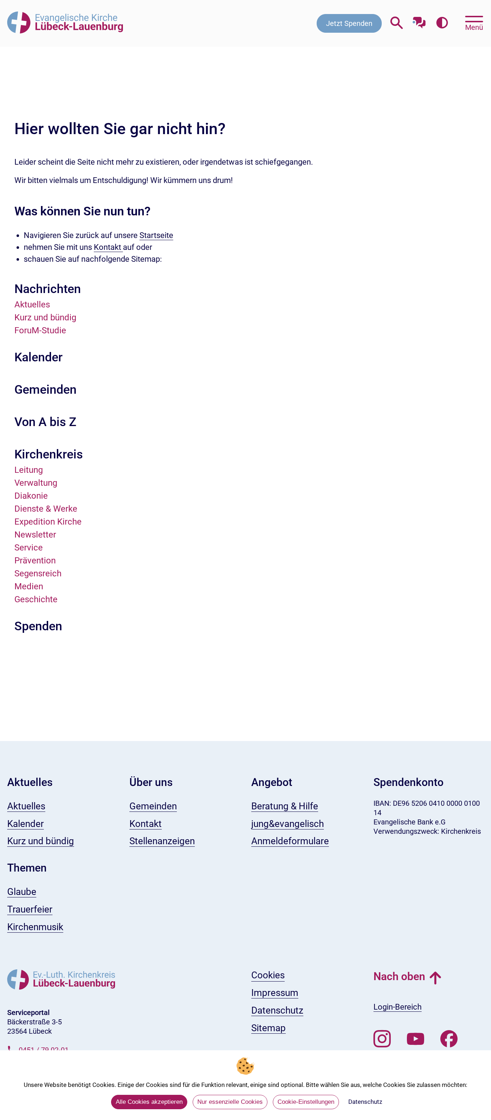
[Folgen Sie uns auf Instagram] (382, 1039)
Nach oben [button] (399, 976)
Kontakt (108, 247)
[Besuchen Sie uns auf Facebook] (449, 1039)
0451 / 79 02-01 (44, 1050)
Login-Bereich (397, 1006)
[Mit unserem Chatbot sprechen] (419, 20)
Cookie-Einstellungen (305, 1101)
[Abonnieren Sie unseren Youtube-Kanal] (415, 1039)
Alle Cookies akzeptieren (149, 1101)
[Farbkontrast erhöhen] (442, 23)
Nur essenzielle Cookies (230, 1101)
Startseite (156, 235)
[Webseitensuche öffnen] (396, 23)
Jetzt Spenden (349, 23)
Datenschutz (365, 1101)
